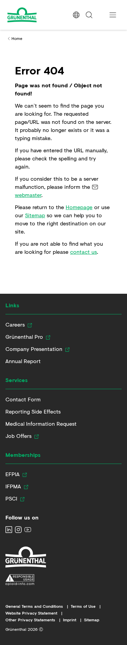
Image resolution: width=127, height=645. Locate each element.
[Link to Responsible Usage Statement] (25, 580)
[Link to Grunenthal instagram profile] (18, 529)
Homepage (79, 207)
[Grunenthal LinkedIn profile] (8, 529)
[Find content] (89, 15)
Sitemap (35, 215)
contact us (83, 251)
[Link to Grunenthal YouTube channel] (27, 529)
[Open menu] (113, 15)
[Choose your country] (76, 15)
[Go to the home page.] (34, 14)
